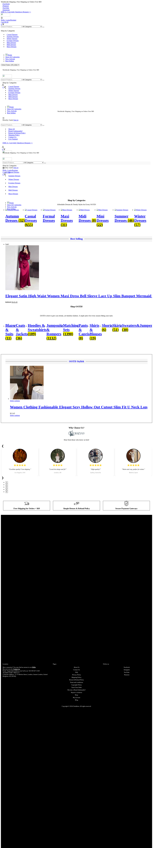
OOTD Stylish (76, 361)
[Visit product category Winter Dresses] (140, 210)
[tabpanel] (19, 462)
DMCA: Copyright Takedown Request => (16, 12)
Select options (15, 401)
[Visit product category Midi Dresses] (84, 210)
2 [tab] (6, 485)
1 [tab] (6, 482)
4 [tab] (6, 489)
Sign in (15, 120)
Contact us (16, 669)
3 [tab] (6, 487)
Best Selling (76, 238)
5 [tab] (6, 492)
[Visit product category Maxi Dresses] (66, 210)
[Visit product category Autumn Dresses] (12, 210)
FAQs (34, 667)
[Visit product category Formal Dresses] (49, 210)
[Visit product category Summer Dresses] (121, 210)
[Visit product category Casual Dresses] (31, 210)
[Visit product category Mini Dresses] (102, 210)
